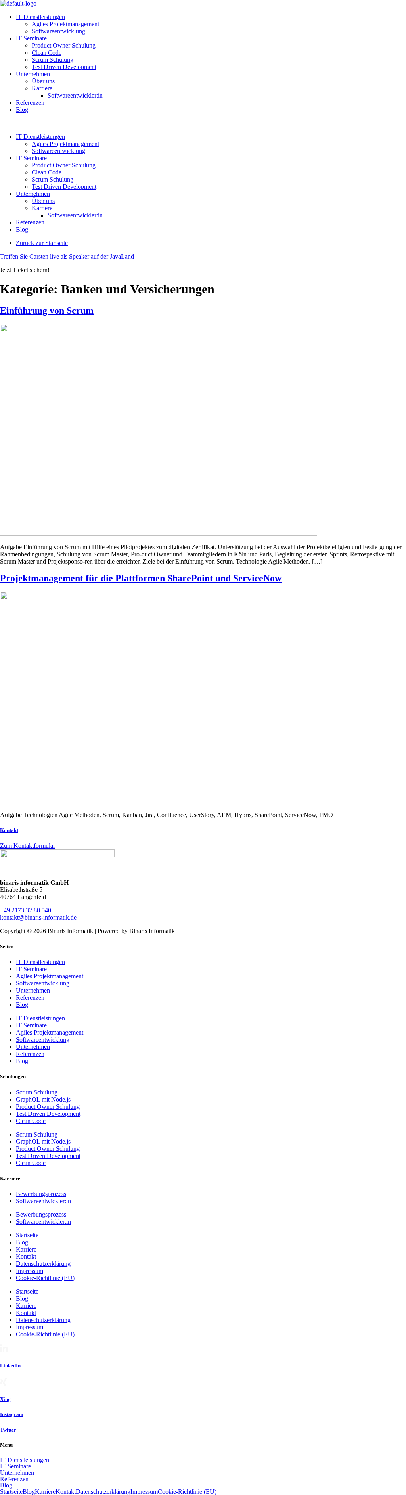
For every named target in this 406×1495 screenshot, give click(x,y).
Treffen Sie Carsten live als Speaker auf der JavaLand (67, 256)
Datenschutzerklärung (43, 1263)
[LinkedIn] (4, 1349)
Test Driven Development (64, 66)
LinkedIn (10, 1365)
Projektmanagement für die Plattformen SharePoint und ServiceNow (141, 578)
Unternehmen (33, 74)
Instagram (11, 1414)
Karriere (42, 88)
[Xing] (3, 1383)
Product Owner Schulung (64, 45)
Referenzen (30, 102)
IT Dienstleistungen (40, 16)
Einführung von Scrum (47, 310)
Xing (5, 1399)
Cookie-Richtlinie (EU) (45, 1278)
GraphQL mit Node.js (43, 1099)
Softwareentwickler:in (75, 95)
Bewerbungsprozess (41, 1193)
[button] (203, 123)
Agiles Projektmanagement (65, 24)
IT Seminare (31, 38)
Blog (22, 109)
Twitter (8, 1430)
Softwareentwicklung (58, 31)
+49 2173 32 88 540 (25, 910)
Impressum (29, 1270)
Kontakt (9, 830)
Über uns (43, 81)
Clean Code (46, 52)
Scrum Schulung (52, 59)
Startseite (27, 1235)
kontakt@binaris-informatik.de (38, 917)
